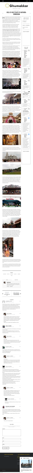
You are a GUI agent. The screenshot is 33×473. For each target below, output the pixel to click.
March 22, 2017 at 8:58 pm (11, 314)
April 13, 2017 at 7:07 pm (10, 418)
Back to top (3, 470)
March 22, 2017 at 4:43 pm (10, 347)
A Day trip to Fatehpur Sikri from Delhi (25, 71)
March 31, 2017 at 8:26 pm (10, 407)
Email (12, 275)
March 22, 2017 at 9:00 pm (11, 337)
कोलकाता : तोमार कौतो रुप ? (26, 468)
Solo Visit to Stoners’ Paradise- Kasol (25, 120)
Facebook (11, 286)
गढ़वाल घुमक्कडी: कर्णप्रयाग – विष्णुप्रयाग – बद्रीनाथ (26, 94)
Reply (20, 301)
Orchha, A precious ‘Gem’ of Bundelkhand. (26, 111)
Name (3, 437)
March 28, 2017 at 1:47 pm (10, 367)
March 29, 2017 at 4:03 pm (11, 388)
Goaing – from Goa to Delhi (7, 293)
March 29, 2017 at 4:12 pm (12, 399)
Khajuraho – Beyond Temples (25, 136)
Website (3, 444)
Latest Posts (16, 279)
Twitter (8, 286)
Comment (3, 428)
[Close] (21, 458)
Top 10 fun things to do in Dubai (25, 101)
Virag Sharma (9, 325)
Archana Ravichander (10, 406)
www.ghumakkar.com (6, 456)
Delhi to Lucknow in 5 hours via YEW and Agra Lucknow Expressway (16, 293)
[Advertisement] (28, 39)
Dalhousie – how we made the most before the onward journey (25, 54)
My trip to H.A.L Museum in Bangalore (25, 83)
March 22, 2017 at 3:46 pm (10, 326)
